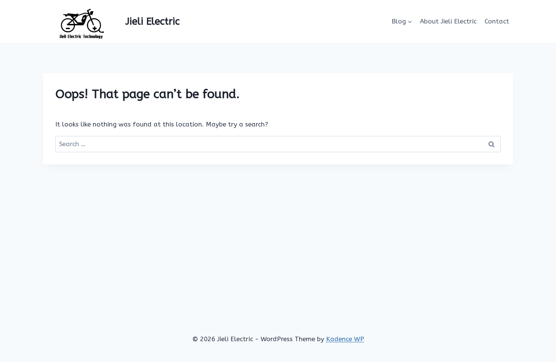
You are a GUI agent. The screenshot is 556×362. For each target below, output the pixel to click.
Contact (497, 21)
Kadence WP (345, 339)
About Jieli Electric (448, 21)
